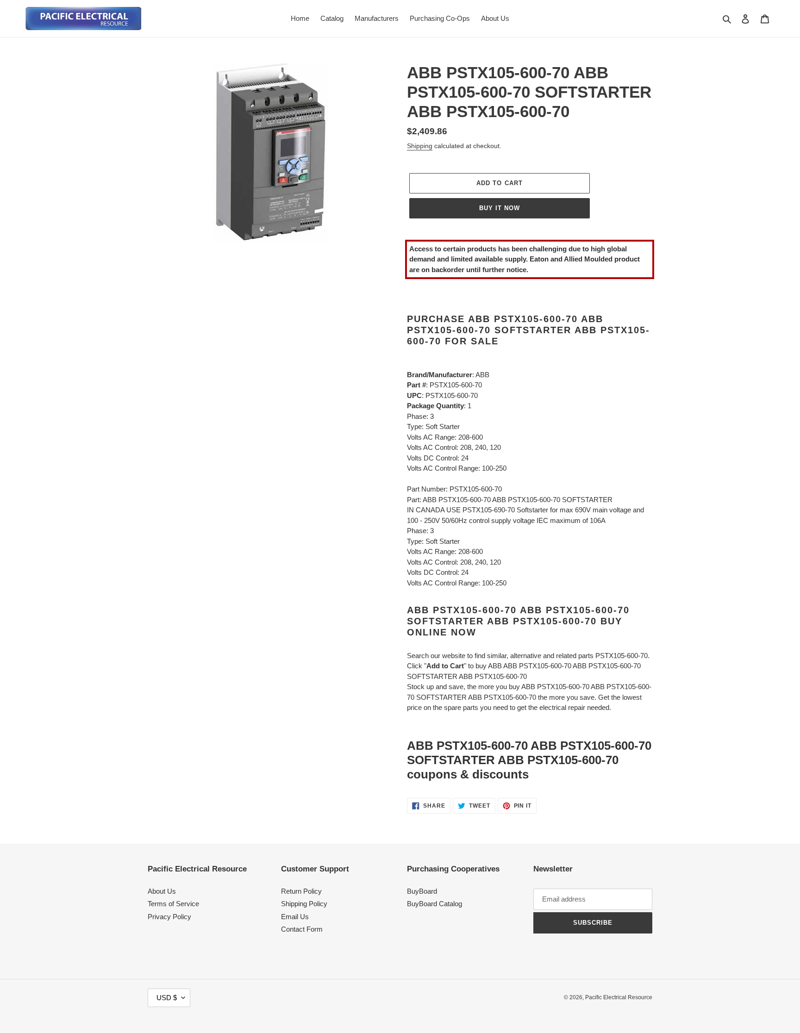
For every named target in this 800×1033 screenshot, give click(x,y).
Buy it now (499, 208)
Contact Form (302, 929)
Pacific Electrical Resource (618, 997)
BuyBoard (422, 891)
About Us (162, 891)
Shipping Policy (304, 904)
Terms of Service (173, 904)
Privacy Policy (169, 917)
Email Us (295, 917)
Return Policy (301, 891)
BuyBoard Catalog (434, 904)
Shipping (419, 145)
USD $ (166, 998)
